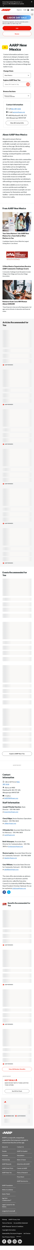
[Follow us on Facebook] (4, 892)
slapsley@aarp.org (10, 858)
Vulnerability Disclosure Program (12, 1233)
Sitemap (4, 1219)
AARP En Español (22, 1151)
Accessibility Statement (21, 1223)
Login (25, 9)
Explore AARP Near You (11, 80)
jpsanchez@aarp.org (11, 812)
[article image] (17, 231)
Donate (4, 1151)
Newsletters (20, 1155)
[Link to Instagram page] (15, 1241)
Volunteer (5, 1155)
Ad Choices (27, 1233)
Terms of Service (7, 1223)
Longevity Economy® (8, 1211)
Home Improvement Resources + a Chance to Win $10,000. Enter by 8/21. (13, 2)
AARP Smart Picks (7, 1168)
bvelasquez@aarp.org (15, 846)
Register (19, 10)
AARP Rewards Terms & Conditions (12, 1226)
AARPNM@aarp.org (11, 798)
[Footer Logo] (17, 1132)
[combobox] (17, 84)
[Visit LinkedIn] (20, 1241)
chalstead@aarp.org (19, 888)
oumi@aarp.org (9, 835)
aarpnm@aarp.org (19, 112)
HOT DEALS (10, 1080)
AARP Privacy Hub (14, 1219)
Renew (17, 34)
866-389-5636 (16, 109)
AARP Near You (7, 1172)
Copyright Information (9, 1230)
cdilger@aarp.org (10, 823)
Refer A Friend (21, 1160)
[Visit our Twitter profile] (9, 892)
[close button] (32, 14)
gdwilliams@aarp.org (11, 869)
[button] (32, 10)
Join (17, 28)
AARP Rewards (6, 1164)
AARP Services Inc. (22, 1181)
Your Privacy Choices (8, 1237)
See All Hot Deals (17, 1091)
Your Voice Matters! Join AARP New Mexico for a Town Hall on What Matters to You (16, 235)
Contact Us (20, 1147)
